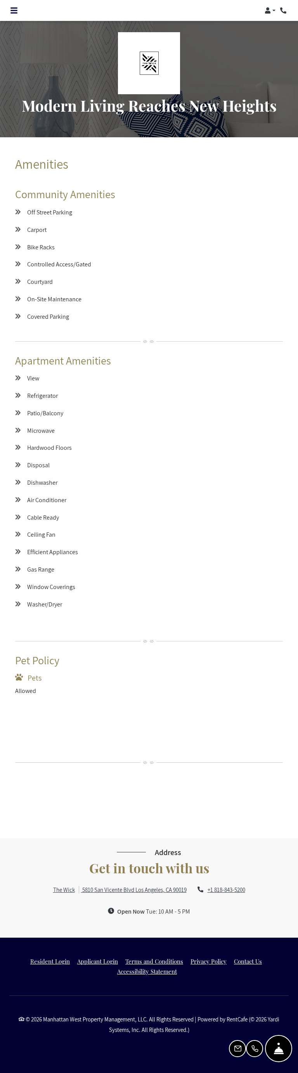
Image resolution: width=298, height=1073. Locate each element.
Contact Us (248, 961)
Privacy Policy (209, 961)
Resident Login (50, 961)
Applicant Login (97, 961)
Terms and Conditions (154, 961)
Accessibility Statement (147, 971)
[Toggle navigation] (14, 10)
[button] (270, 10)
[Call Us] (254, 1048)
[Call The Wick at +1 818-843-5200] (284, 10)
